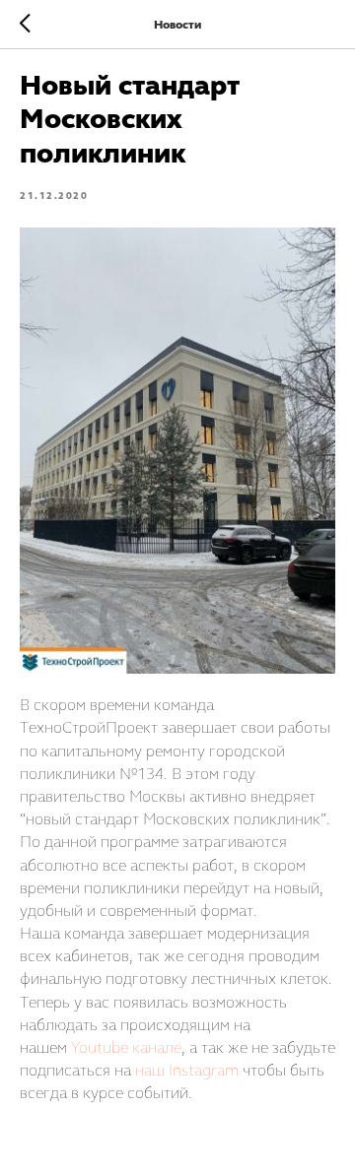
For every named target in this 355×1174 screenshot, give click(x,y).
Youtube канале (126, 1047)
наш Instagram (187, 1070)
